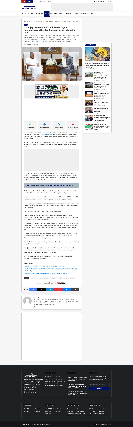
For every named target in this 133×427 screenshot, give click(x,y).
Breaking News (34, 278)
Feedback (103, 424)
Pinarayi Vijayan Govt (63, 278)
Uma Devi (29, 44)
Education (101, 413)
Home (24, 13)
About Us (36, 1)
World (61, 13)
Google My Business (50, 385)
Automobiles (92, 411)
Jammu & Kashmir (49, 408)
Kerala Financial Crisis (44, 278)
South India (48, 413)
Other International (72, 413)
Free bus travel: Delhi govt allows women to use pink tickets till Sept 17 (46, 273)
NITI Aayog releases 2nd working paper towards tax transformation (53, 185)
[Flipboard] (61, 283)
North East (58, 408)
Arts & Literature (103, 408)
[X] (34, 307)
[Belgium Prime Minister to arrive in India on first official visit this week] (89, 103)
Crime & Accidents (93, 413)
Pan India (58, 411)
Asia (68, 408)
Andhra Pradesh (38, 408)
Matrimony (29, 1)
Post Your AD (50, 1)
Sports (85, 13)
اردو (24, 1)
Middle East (70, 411)
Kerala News (53, 278)
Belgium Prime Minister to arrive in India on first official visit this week (45, 266)
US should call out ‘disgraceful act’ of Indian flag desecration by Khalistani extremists (97, 65)
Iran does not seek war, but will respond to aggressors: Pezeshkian (101, 110)
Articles (91, 408)
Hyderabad (31, 13)
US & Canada (70, 416)
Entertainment (92, 416)
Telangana (39, 13)
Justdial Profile (59, 385)
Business (68, 13)
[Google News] (48, 283)
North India (48, 411)
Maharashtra (37, 411)
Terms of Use (97, 424)
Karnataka (26, 411)
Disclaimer (108, 424)
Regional (53, 13)
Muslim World (80, 411)
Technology (77, 13)
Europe (79, 408)
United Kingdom (81, 413)
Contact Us (42, 1)
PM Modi (72, 278)
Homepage (48, 376)
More (91, 13)
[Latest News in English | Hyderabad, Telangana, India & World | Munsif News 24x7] (29, 6)
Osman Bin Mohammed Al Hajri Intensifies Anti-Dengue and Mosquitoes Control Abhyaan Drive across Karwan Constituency (102, 75)
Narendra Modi (48, 134)
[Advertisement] (82, 6)
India (46, 13)
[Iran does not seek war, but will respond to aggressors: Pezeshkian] (89, 110)
